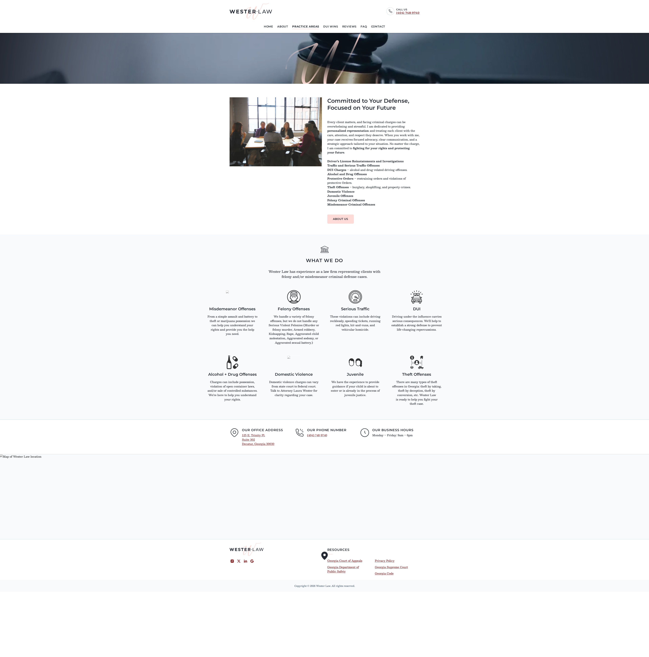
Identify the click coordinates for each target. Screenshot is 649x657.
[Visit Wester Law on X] (238, 561)
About (282, 26)
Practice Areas (305, 26)
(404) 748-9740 (407, 12)
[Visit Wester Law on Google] (252, 561)
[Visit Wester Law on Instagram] (232, 561)
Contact (378, 26)
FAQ (364, 26)
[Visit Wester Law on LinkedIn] (245, 561)
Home (268, 26)
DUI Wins (330, 26)
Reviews (349, 26)
